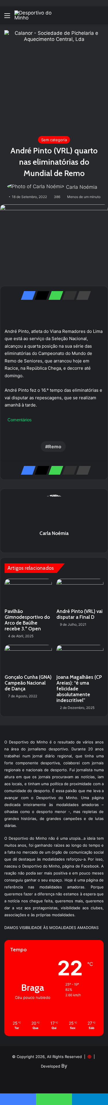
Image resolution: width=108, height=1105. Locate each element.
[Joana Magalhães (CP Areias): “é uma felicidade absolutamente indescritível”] (80, 658)
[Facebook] (26, 295)
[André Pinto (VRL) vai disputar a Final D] (80, 592)
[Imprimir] (82, 295)
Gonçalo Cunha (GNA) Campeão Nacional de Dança (28, 683)
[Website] (54, 543)
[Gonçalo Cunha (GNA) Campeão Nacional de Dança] (28, 658)
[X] (40, 295)
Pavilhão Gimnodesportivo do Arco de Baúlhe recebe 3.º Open (27, 620)
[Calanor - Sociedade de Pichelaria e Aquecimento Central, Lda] (54, 80)
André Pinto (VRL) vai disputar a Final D (79, 614)
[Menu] (7, 17)
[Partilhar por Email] (68, 295)
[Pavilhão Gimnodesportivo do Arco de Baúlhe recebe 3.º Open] (28, 592)
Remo (54, 446)
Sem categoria (54, 139)
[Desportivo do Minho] (37, 15)
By (64, 1066)
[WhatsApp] (54, 295)
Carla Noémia (81, 187)
